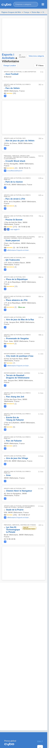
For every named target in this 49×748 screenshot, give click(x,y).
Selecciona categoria (36, 56)
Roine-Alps (36, 12)
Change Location (9, 65)
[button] (25, 4)
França (26, 12)
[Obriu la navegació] (43, 4)
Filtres (41, 65)
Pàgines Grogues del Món (11, 12)
